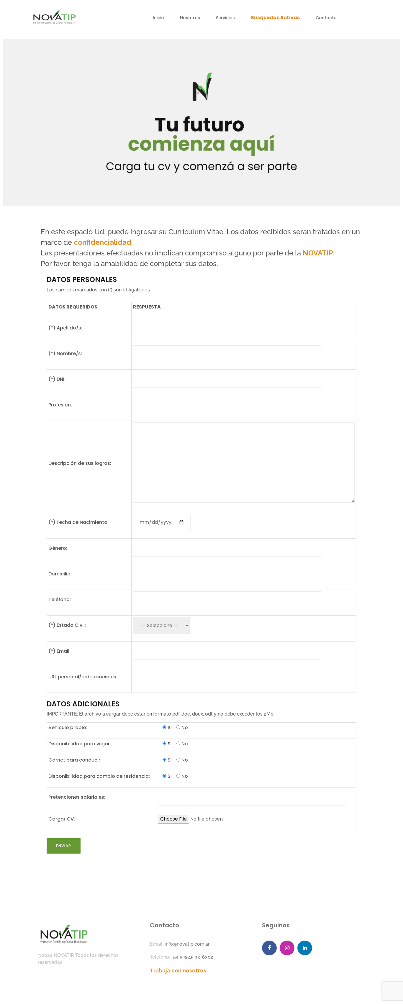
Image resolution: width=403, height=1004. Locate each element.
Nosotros (190, 18)
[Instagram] (287, 948)
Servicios (225, 18)
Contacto (326, 18)
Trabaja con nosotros (178, 970)
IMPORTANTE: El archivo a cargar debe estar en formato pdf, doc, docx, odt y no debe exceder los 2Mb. (160, 714)
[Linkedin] (304, 948)
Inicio (158, 18)
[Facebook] (269, 948)
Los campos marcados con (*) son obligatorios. (99, 290)
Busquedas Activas (275, 17)
